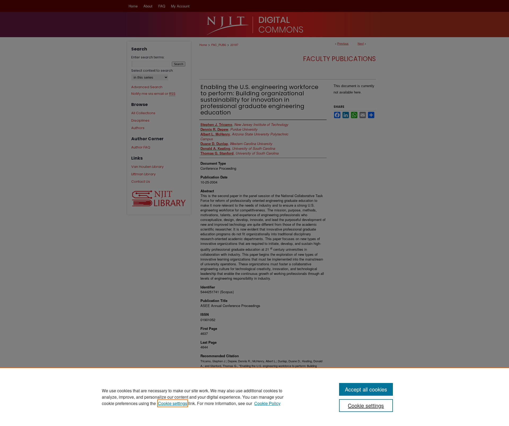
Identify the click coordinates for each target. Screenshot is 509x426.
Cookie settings (172, 403)
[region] (254, 397)
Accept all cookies (366, 389)
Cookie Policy (267, 403)
